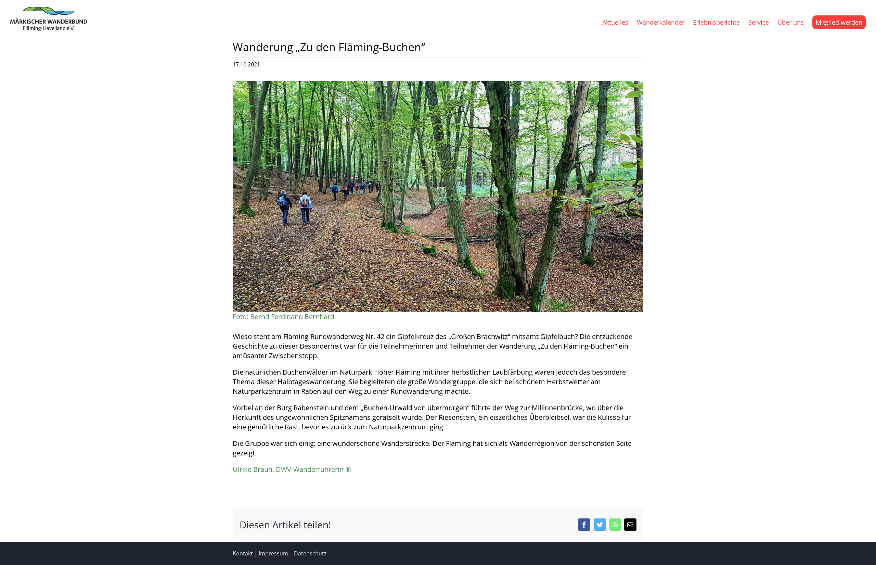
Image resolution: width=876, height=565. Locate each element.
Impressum (273, 553)
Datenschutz (310, 553)
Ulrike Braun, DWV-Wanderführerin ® (292, 469)
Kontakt (243, 553)
